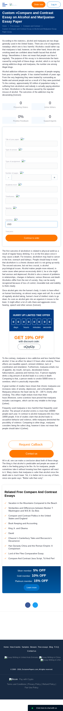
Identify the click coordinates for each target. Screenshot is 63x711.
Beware (33, 647)
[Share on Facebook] (27, 605)
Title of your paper (12, 139)
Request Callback (31, 444)
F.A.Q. (56, 647)
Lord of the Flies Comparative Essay (26, 553)
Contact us (31, 453)
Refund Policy (49, 684)
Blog (51, 647)
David (11, 533)
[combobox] (31, 156)
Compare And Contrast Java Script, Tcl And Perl (31, 558)
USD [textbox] (9, 224)
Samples (25, 647)
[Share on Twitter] (35, 605)
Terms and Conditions (16, 684)
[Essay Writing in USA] (51, 660)
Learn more (32, 587)
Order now (38, 4)
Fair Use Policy (31, 687)
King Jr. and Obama (18, 528)
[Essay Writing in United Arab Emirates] (21, 657)
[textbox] (31, 154)
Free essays (43, 647)
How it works (15, 647)
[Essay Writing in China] (50, 657)
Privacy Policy (34, 684)
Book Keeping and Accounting (22, 523)
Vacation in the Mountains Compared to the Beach (32, 503)
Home (6, 647)
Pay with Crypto (26, 679)
